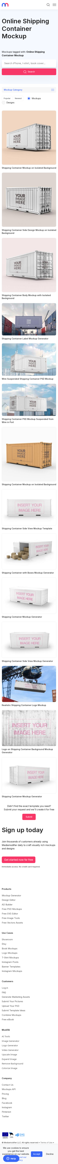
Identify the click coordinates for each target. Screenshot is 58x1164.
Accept (36, 1154)
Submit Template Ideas (13, 1010)
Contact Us (7, 1084)
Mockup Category (13, 89)
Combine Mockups (11, 1015)
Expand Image (9, 1059)
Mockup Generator (11, 895)
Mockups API (9, 1089)
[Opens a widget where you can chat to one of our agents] (11, 1159)
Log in (5, 987)
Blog (4, 1098)
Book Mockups (9, 948)
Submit (29, 817)
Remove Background (12, 1063)
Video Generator (10, 1049)
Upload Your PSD (10, 1006)
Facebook (7, 1102)
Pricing (5, 1093)
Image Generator (10, 1040)
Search (31, 71)
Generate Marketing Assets (16, 996)
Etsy (4, 943)
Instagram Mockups (12, 971)
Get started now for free (18, 859)
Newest (18, 98)
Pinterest (6, 1111)
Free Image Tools (11, 918)
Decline (50, 1154)
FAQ (4, 992)
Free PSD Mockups (12, 909)
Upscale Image (9, 1054)
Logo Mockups (9, 953)
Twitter (5, 1116)
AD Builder (7, 904)
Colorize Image (9, 1068)
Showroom (7, 939)
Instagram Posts (10, 962)
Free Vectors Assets (12, 922)
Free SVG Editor (10, 913)
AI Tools (6, 1036)
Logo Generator (10, 1045)
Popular (7, 98)
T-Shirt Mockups (10, 957)
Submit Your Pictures (12, 1001)
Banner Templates (11, 966)
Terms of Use (46, 1142)
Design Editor (8, 900)
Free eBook (8, 1019)
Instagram (7, 1107)
